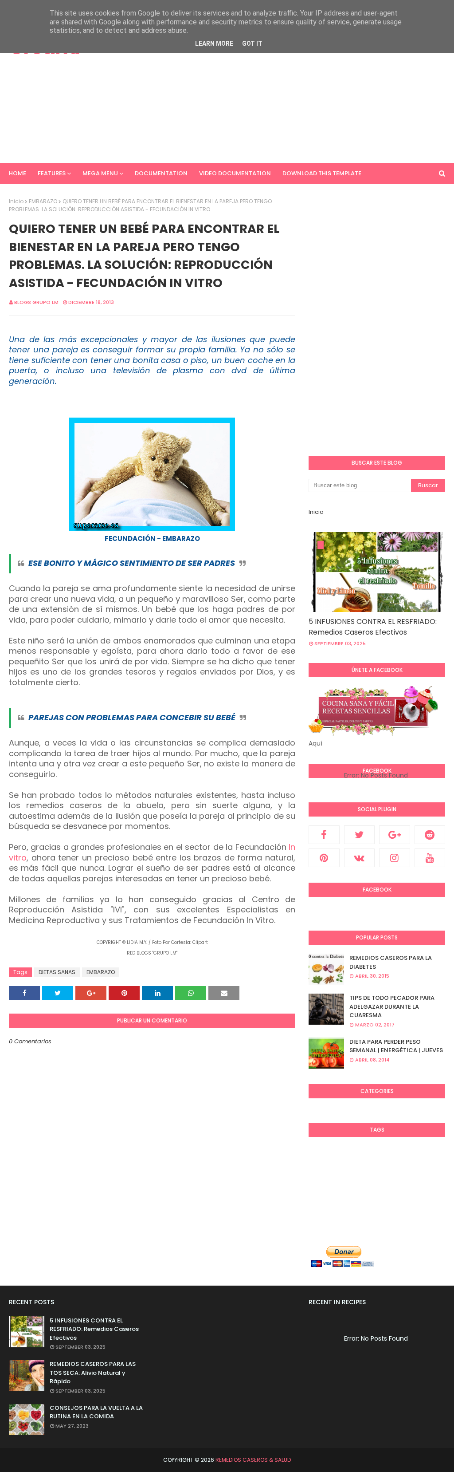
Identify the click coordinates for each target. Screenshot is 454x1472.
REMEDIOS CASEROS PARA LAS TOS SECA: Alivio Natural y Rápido (93, 1372)
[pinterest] (324, 857)
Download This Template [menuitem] (321, 173)
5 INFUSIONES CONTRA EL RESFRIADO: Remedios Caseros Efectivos (373, 626)
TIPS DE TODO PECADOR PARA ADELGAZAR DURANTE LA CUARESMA (391, 1006)
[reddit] (430, 834)
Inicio (16, 201)
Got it (252, 43)
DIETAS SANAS (57, 972)
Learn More (214, 43)
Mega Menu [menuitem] (100, 173)
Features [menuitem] (52, 173)
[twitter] (359, 834)
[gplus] (394, 834)
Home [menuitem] (17, 173)
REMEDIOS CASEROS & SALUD (253, 1460)
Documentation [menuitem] (161, 173)
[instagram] (394, 857)
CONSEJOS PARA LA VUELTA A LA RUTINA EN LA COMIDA (96, 1412)
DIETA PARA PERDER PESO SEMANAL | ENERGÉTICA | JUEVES (396, 1046)
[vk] (359, 857)
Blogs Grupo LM (36, 302)
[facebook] (324, 834)
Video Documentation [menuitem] (235, 173)
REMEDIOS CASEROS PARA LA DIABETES (390, 962)
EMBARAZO (43, 201)
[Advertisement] (297, 89)
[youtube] (430, 857)
